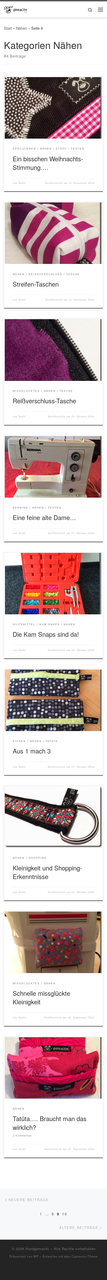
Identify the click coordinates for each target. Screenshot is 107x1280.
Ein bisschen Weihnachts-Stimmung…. (48, 163)
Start (8, 28)
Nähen (21, 28)
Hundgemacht (37, 1248)
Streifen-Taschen (36, 284)
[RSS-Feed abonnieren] (53, 1270)
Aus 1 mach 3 (32, 750)
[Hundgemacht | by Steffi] (15, 8)
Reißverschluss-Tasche (44, 400)
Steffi (22, 183)
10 (64, 1213)
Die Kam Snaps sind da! (46, 634)
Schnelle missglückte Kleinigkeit (41, 997)
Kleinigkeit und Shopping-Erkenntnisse (47, 872)
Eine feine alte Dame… (44, 517)
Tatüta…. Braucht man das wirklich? (49, 1122)
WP (36, 1256)
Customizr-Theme (84, 1256)
